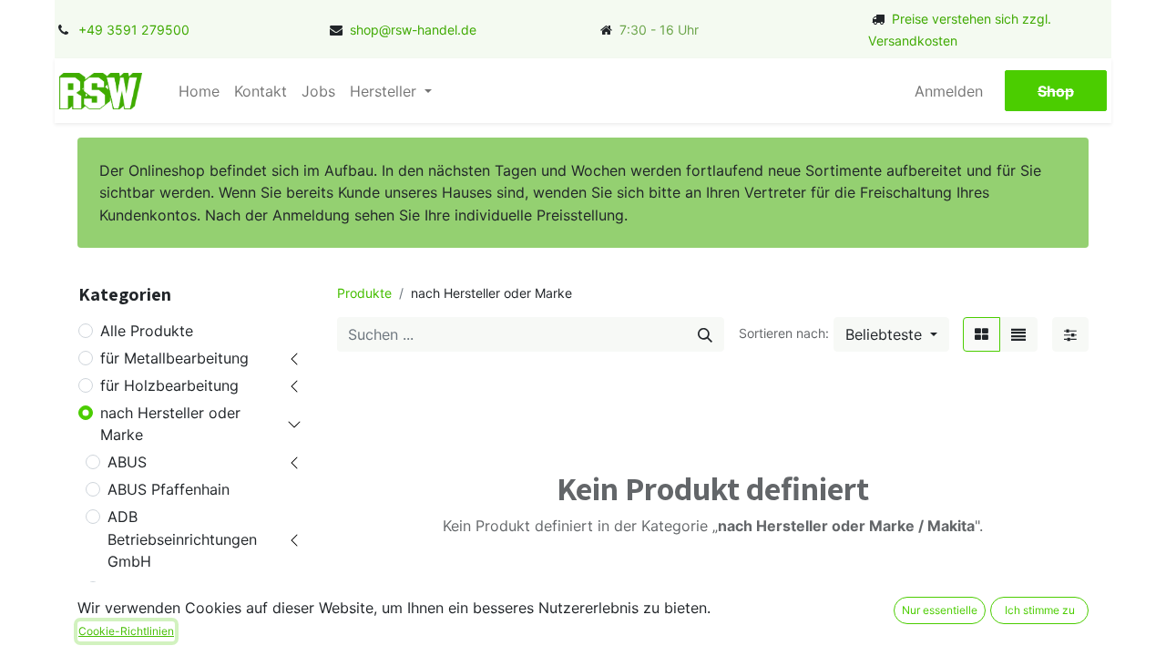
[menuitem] (199, 91)
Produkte (364, 293)
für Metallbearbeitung (174, 358)
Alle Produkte (146, 331)
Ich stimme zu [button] (1040, 610)
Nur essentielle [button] (939, 610)
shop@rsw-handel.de (413, 29)
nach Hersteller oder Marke (170, 424)
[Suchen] (705, 334)
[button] (891, 334)
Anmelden (949, 91)
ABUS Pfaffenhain (168, 489)
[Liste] (1018, 334)
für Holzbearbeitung (169, 385)
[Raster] (981, 334)
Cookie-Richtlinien (126, 631)
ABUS (127, 462)
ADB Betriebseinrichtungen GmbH (182, 538)
